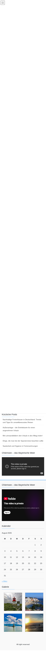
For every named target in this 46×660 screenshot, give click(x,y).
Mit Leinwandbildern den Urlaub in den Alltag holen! (23, 436)
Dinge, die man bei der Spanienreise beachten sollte (23, 441)
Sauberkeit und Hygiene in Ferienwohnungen (20, 446)
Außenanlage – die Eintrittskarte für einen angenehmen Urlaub (19, 429)
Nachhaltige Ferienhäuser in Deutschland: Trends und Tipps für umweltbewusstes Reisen (22, 421)
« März (4, 581)
